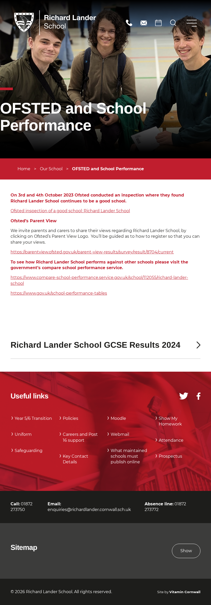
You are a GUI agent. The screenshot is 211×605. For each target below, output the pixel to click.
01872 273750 (129, 23)
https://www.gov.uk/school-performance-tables (59, 293)
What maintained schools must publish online (129, 456)
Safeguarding (28, 450)
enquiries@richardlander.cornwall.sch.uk (143, 23)
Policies (70, 418)
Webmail (120, 434)
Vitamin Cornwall (184, 592)
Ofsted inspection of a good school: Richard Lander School (70, 210)
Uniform (23, 434)
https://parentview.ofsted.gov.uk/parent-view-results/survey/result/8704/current (92, 252)
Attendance (171, 440)
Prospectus (170, 456)
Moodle (118, 418)
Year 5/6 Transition (33, 418)
